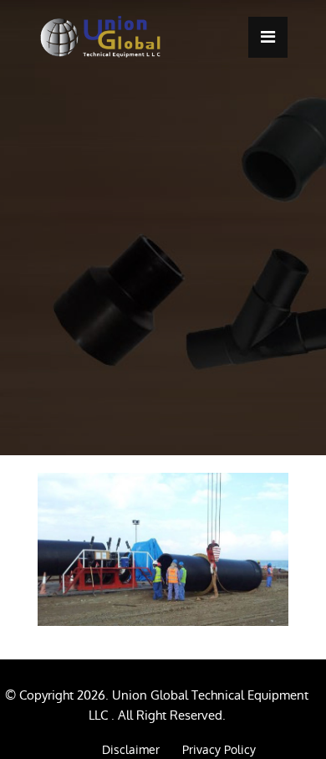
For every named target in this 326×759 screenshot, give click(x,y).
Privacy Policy (219, 749)
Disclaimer (131, 749)
